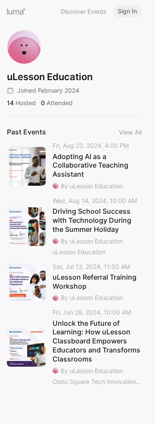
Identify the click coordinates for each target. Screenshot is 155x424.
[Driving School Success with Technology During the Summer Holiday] (74, 227)
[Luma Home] (16, 11)
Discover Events (84, 11)
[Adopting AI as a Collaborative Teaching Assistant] (74, 166)
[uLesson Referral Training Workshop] (74, 283)
